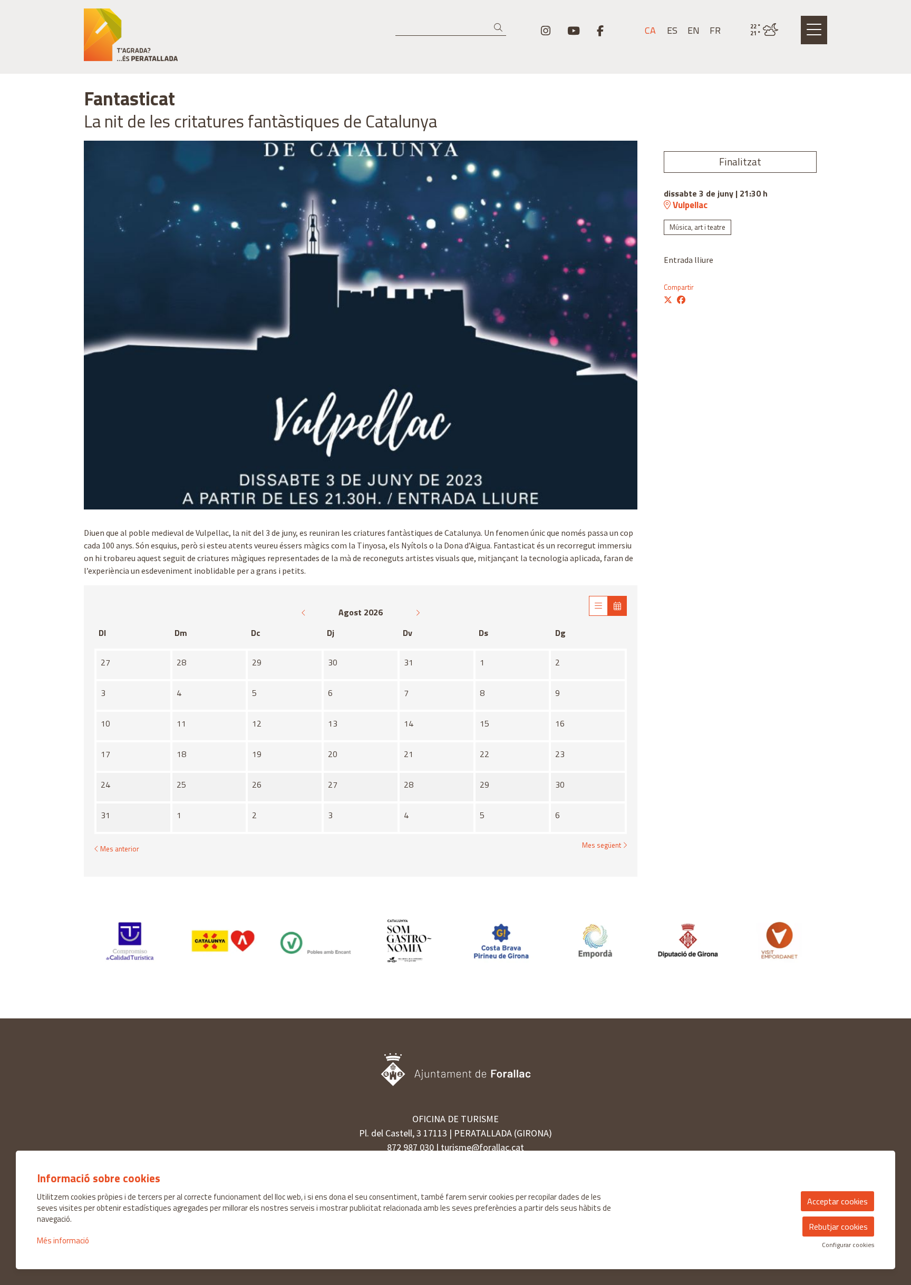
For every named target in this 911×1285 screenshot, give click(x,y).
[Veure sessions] (598, 606)
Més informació (63, 1240)
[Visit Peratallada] (202, 39)
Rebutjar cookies (838, 1226)
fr (715, 30)
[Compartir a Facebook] (681, 299)
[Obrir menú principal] (814, 30)
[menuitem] (545, 30)
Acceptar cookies (837, 1201)
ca (650, 30)
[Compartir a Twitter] (668, 299)
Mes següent (602, 845)
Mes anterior (119, 848)
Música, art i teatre (697, 227)
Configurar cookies (848, 1245)
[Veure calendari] (617, 606)
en (693, 30)
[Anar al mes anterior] (305, 612)
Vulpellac (689, 205)
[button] (500, 28)
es (672, 30)
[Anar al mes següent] (417, 612)
